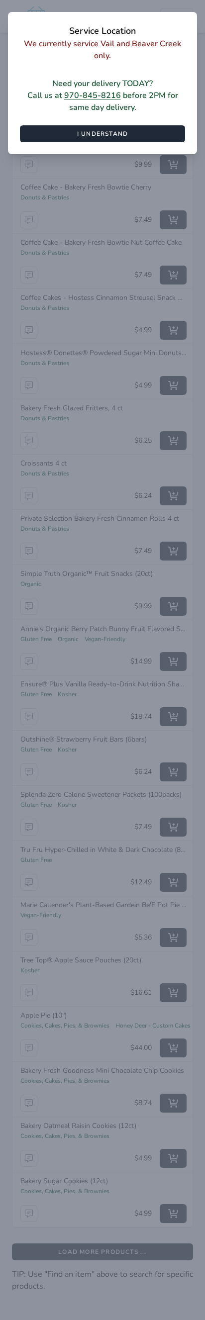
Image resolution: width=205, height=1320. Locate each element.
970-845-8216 (92, 95)
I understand (102, 134)
